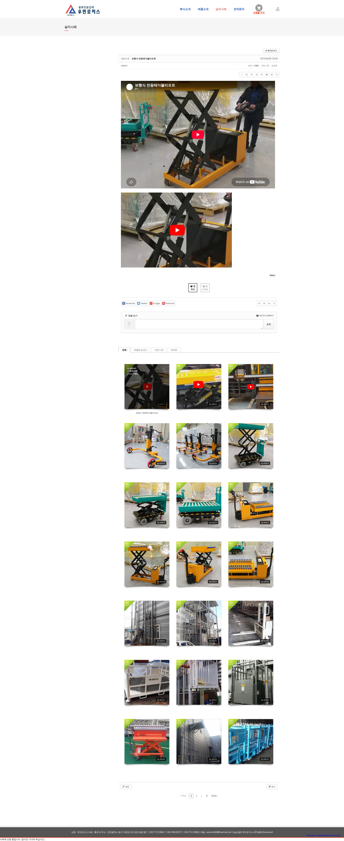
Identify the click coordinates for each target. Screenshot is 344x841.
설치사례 (221, 9)
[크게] (246, 74)
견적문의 (239, 9)
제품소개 (203, 9)
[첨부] (276, 74)
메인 (338, 835)
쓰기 (273, 786)
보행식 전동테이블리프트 (144, 58)
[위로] (256, 74)
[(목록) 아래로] (261, 74)
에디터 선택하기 (266, 315)
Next (214, 796)
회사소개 (185, 9)
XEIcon (332, 835)
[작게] (251, 74)
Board (325, 835)
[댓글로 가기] (266, 74)
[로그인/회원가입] (278, 9)
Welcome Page (314, 835)
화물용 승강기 (140, 349)
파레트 (174, 349)
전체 (124, 349)
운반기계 (159, 349)
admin (124, 65)
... (201, 796)
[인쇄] (271, 74)
